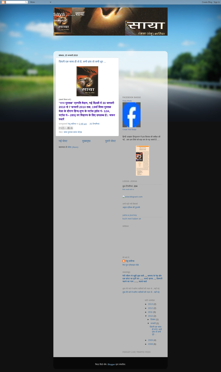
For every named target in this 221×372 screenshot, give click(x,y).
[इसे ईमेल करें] (60, 128)
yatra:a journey (130, 215)
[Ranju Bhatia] (132, 126)
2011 (150, 312)
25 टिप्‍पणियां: (95, 124)
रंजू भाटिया (130, 261)
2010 (150, 316)
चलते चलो (143, 281)
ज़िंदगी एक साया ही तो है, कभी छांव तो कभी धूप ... (82, 61)
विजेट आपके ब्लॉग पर (128, 189)
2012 (150, 308)
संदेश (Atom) (73, 147)
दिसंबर (153, 319)
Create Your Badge (129, 129)
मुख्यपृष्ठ (86, 141)
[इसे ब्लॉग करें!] (62, 128)
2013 (150, 304)
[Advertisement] (111, 43)
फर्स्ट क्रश (148, 278)
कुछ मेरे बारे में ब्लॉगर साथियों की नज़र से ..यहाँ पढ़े (141, 292)
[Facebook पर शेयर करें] (68, 128)
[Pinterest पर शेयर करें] (71, 128)
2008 (150, 344)
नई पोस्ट (63, 141)
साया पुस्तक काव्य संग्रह (73, 132)
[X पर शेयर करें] (65, 128)
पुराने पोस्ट (110, 141)
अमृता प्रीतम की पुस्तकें (131, 207)
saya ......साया (68, 14)
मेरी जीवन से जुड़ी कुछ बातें (133, 276)
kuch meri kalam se (132, 219)
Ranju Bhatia (127, 101)
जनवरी (153, 323)
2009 (150, 340)
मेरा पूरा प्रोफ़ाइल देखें (131, 265)
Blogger (111, 364)
